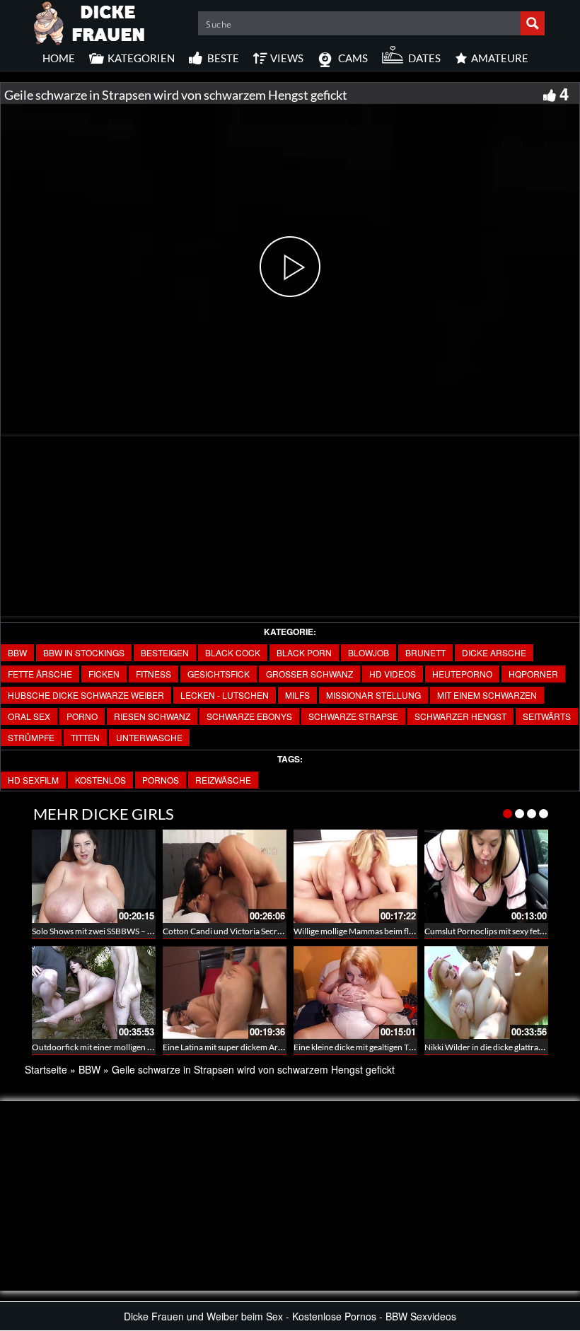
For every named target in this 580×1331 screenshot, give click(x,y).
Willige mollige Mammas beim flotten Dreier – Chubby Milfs (402, 931)
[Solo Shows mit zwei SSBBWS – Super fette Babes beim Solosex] (94, 876)
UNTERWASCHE (149, 737)
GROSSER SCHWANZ (309, 674)
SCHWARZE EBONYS (249, 716)
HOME (58, 58)
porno (82, 716)
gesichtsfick (218, 674)
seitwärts (547, 716)
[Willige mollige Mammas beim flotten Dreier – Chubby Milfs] (355, 876)
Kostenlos (100, 780)
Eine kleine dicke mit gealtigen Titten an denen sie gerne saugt (405, 1047)
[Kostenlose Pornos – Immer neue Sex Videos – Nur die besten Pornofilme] (89, 21)
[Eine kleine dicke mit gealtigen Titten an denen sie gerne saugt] (355, 992)
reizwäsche (223, 780)
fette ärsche (40, 674)
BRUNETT (425, 652)
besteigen (165, 652)
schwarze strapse (353, 716)
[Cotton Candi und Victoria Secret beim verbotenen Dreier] (224, 876)
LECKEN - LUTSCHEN (224, 695)
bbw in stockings (83, 652)
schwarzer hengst (460, 716)
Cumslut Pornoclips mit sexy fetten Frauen (502, 931)
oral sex (29, 716)
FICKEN (104, 674)
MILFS (297, 695)
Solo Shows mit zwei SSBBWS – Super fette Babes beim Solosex (146, 931)
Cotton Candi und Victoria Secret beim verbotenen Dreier (268, 931)
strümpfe (31, 737)
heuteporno (462, 674)
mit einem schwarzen (487, 695)
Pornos (160, 780)
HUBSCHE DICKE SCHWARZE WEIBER (86, 695)
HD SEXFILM (33, 780)
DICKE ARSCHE (494, 652)
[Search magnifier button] (533, 23)
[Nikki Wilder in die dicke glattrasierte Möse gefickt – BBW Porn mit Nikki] (486, 992)
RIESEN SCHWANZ (152, 716)
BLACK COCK (232, 652)
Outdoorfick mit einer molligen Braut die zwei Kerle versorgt (142, 1047)
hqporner (533, 674)
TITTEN (85, 737)
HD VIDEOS (392, 674)
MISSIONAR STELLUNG (373, 695)
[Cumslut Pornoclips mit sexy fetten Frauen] (486, 876)
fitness (153, 674)
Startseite (46, 1069)
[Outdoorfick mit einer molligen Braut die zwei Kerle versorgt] (94, 992)
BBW (17, 652)
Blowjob (368, 652)
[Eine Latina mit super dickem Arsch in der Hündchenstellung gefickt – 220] (224, 992)
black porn (304, 652)
